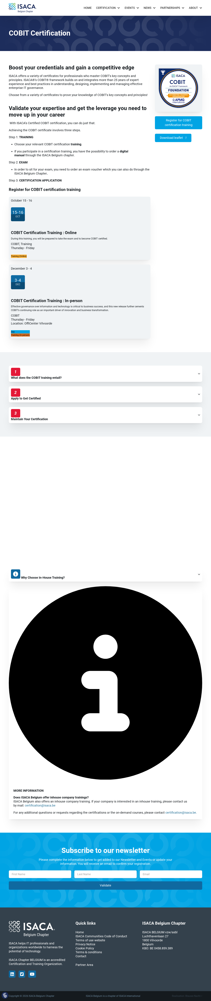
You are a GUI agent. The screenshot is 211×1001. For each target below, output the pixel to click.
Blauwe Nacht (192, 996)
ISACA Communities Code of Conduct (101, 936)
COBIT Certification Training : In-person (46, 300)
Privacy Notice (85, 944)
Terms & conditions (89, 952)
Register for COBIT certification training (178, 123)
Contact (81, 956)
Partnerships (170, 7)
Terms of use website (90, 940)
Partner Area (84, 965)
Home (88, 7)
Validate (105, 885)
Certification (106, 7)
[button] (105, 374)
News (147, 7)
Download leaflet (171, 138)
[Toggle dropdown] (118, 7)
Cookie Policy (85, 948)
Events (130, 7)
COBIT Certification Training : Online (44, 232)
